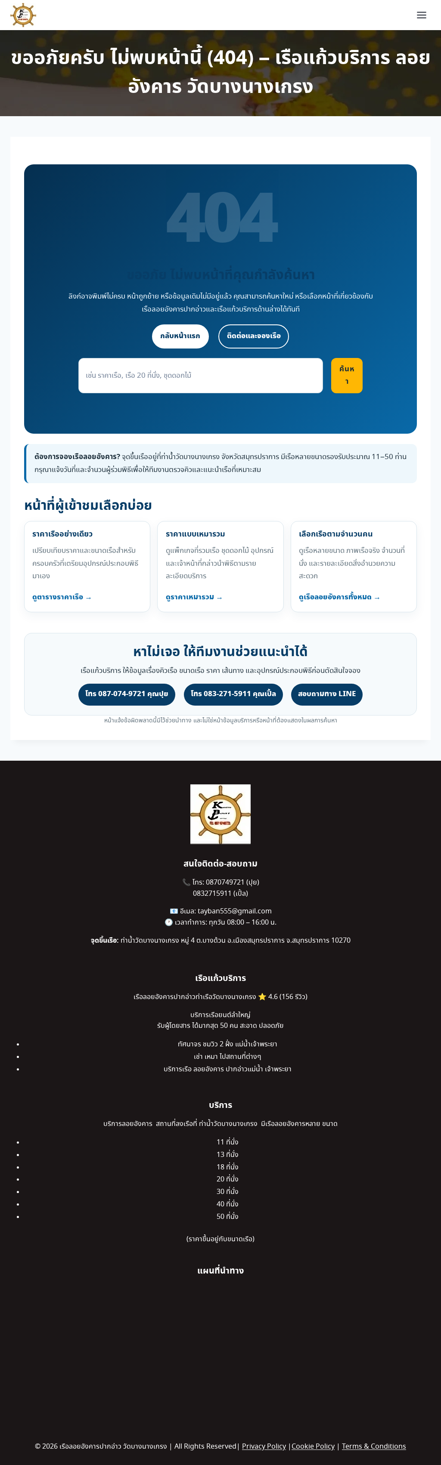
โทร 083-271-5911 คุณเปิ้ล (233, 694)
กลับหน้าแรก (180, 336)
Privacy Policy (264, 1447)
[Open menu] (421, 15)
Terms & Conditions (374, 1447)
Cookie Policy (313, 1447)
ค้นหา (347, 376)
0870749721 (226, 883)
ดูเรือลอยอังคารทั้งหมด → (340, 597)
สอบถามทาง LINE (327, 694)
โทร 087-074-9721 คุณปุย (126, 694)
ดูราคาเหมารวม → (194, 597)
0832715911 (213, 894)
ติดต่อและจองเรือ (254, 336)
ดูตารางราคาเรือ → (62, 597)
